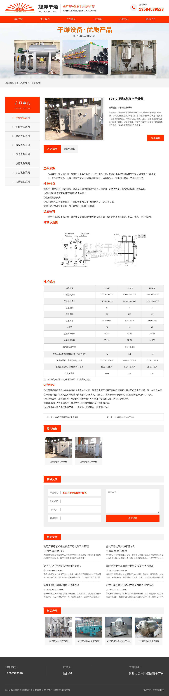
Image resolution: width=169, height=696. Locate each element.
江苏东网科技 (158, 690)
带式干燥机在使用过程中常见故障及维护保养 (130, 585)
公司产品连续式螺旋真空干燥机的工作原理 (66, 546)
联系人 (54, 509)
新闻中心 (124, 19)
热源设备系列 (23, 163)
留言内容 (112, 492)
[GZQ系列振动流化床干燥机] (88, 627)
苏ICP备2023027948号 (53, 690)
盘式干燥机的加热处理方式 (120, 546)
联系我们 (150, 19)
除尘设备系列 (23, 172)
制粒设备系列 (23, 127)
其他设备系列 (23, 181)
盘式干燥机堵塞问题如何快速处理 (61, 585)
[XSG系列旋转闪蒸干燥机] (58, 627)
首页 (16, 83)
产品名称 (54, 493)
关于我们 (45, 19)
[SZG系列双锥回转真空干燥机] (118, 627)
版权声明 (66, 690)
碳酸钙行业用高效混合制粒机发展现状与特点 (130, 565)
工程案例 (97, 19)
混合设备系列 (23, 136)
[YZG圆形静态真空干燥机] (149, 627)
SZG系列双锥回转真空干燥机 (66, 417)
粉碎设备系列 (23, 145)
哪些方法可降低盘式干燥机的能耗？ (63, 565)
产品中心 (71, 19)
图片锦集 (69, 149)
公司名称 (54, 501)
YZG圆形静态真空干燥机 (124, 417)
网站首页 (18, 19)
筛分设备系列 (23, 154)
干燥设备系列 (35, 83)
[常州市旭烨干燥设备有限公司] (31, 7)
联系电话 (54, 518)
